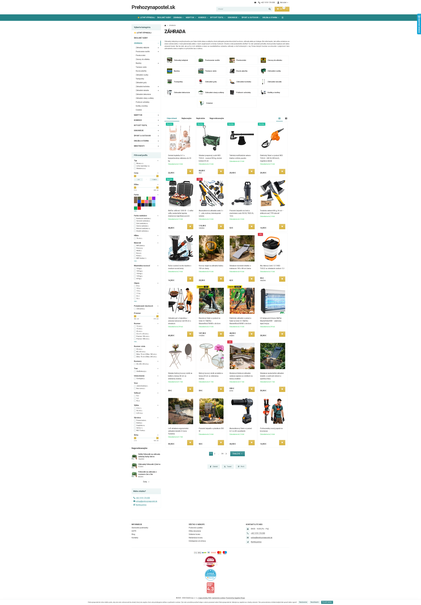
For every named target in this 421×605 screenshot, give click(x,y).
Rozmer (137, 323)
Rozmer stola (139, 346)
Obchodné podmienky (140, 528)
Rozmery (137, 361)
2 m (138, 408)
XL (138, 401)
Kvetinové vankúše (143, 218)
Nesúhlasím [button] (315, 602)
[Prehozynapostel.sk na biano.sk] (210, 588)
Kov (138, 253)
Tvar (136, 368)
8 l (138, 286)
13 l (138, 291)
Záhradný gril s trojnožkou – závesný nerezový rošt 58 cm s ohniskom (179, 321)
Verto (139, 428)
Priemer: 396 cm (142, 336)
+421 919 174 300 (143, 498)
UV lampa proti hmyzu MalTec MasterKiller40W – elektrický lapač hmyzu (271, 321)
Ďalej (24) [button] (236, 454)
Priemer (137, 313)
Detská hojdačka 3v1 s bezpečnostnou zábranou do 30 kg (179, 158)
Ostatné (139, 110)
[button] (287, 9)
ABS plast (140, 245)
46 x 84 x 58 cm (142, 364)
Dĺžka (136, 184)
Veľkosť (137, 393)
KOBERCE (202, 17)
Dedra (139, 423)
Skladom (141, 168)
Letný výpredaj (143, 166)
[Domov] (165, 25)
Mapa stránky (203, 598)
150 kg (139, 273)
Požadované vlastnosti (143, 306)
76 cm (139, 238)
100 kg (139, 271)
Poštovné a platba (195, 528)
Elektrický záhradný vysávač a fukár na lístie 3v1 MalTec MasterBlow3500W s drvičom (240, 321)
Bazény (138, 63)
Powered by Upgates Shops (235, 598)
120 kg (139, 276)
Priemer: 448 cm (142, 339)
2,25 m (139, 413)
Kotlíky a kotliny (142, 106)
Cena (136, 173)
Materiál (137, 243)
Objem (136, 283)
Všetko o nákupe (197, 524)
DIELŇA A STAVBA (269, 17)
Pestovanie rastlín (143, 51)
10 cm (139, 326)
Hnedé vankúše (142, 231)
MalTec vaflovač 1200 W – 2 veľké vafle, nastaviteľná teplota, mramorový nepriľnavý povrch (180, 213)
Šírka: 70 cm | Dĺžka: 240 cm (146, 357)
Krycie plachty (141, 71)
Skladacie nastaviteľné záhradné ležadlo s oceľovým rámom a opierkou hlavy (272, 376)
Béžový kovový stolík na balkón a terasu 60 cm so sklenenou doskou (211, 376)
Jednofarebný (142, 386)
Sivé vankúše (142, 223)
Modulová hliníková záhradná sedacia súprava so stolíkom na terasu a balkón (240, 376)
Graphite (140, 425)
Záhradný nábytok (142, 48)
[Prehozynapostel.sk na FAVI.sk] (210, 561)
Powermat (141, 420)
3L (138, 298)
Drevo (139, 248)
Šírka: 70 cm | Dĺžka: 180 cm (146, 354)
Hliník (139, 250)
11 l (138, 293)
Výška (136, 405)
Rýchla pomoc (141, 505)
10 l (138, 288)
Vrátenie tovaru (194, 534)
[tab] (279, 118)
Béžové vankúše (143, 228)
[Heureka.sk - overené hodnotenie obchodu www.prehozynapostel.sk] (210, 575)
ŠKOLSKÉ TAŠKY (164, 17)
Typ (135, 161)
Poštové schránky (142, 102)
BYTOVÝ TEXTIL (217, 17)
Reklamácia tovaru (196, 538)
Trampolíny (140, 79)
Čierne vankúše (142, 226)
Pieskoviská (140, 55)
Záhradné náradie (142, 90)
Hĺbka (136, 235)
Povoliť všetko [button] (327, 602)
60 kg (139, 278)
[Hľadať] (269, 9)
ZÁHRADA (179, 18)
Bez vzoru (140, 388)
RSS (209, 598)
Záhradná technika (143, 86)
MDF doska (141, 258)
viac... (136, 211)
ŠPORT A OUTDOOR (250, 17)
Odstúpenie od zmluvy (197, 541)
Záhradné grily (141, 83)
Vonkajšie (140, 378)
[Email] (255, 2)
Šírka (136, 435)
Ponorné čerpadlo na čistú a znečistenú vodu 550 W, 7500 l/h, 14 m (241, 213)
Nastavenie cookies (218, 598)
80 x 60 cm (140, 352)
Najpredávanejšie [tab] (217, 118)
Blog (133, 534)
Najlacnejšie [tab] (187, 118)
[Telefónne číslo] (248, 533)
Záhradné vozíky (142, 75)
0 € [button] (282, 9)
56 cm (139, 410)
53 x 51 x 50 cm (142, 334)
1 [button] (211, 454)
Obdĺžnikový (141, 371)
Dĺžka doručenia (195, 531)
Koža (138, 256)
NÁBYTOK (190, 17)
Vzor (136, 383)
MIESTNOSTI (139, 146)
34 (222, 454)
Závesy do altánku (143, 59)
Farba (136, 195)
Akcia (139, 163)
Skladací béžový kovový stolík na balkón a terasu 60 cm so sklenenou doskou (180, 376)
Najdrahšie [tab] (200, 118)
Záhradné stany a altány (145, 98)
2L (138, 296)
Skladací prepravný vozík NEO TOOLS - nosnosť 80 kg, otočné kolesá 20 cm (210, 158)
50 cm (139, 349)
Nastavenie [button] (303, 602)
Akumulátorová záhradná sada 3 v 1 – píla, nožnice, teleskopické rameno (211, 213)
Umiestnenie (139, 376)
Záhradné (140, 309)
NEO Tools (140, 430)
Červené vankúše (143, 221)
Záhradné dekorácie (143, 94)
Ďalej (145, 482)
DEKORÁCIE (232, 17)
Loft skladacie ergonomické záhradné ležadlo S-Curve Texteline (178, 431)
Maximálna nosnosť (142, 266)
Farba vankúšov (140, 216)
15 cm (139, 329)
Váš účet (283, 2)
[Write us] (248, 542)
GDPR (134, 531)
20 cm (139, 331)
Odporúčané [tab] (172, 118)
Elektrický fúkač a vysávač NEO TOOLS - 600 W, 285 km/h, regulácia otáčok (271, 158)
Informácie (137, 524)
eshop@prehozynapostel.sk (146, 501)
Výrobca (137, 418)
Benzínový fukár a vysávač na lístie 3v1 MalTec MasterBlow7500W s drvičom (209, 321)
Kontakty (135, 538)
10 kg (139, 268)
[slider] (135, 176)
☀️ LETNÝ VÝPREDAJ (146, 17)
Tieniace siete (141, 67)
